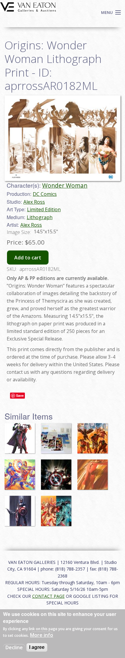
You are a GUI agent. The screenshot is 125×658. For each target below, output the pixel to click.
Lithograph (39, 217)
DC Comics (45, 194)
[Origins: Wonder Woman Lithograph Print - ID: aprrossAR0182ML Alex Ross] (62, 137)
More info (41, 635)
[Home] (28, 6)
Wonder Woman (64, 185)
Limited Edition (44, 209)
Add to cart (27, 257)
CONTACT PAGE (48, 596)
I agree (37, 647)
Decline (14, 647)
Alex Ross (34, 202)
